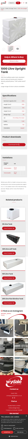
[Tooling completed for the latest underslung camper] (6, 366)
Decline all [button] (20, 432)
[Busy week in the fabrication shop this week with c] (21, 347)
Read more (19, 422)
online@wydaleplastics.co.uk (14, 395)
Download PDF (13, 144)
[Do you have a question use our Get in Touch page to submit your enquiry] (24, 3)
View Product (8, 228)
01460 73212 (14, 393)
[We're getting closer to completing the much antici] (6, 347)
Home (2, 8)
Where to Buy (14, 61)
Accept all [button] (7, 432)
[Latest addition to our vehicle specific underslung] (6, 328)
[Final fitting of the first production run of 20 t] (21, 328)
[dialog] (14, 426)
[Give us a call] (21, 3)
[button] (3, 49)
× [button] (26, 416)
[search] (18, 3)
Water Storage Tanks (11, 8)
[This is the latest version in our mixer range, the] (21, 366)
